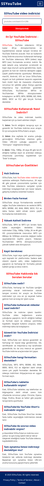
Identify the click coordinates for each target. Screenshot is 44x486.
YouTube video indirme (27, 177)
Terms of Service (24, 480)
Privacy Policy (9, 480)
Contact (22, 482)
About (36, 480)
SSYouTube (11, 3)
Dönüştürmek (22, 28)
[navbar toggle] (40, 4)
